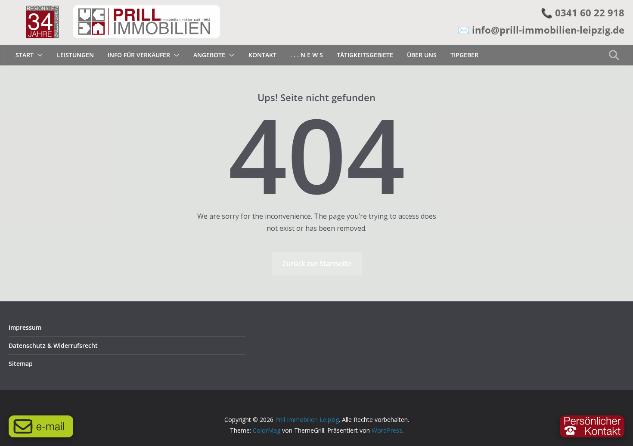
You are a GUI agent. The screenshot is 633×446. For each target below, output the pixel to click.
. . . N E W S (306, 55)
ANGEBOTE (209, 55)
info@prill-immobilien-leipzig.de (548, 29)
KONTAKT (262, 55)
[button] (38, 55)
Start (25, 55)
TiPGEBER (464, 55)
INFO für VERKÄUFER (139, 55)
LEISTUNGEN (75, 55)
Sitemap (21, 363)
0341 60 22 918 (589, 12)
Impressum (25, 327)
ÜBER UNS (422, 55)
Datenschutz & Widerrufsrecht (53, 345)
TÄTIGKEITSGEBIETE (365, 55)
